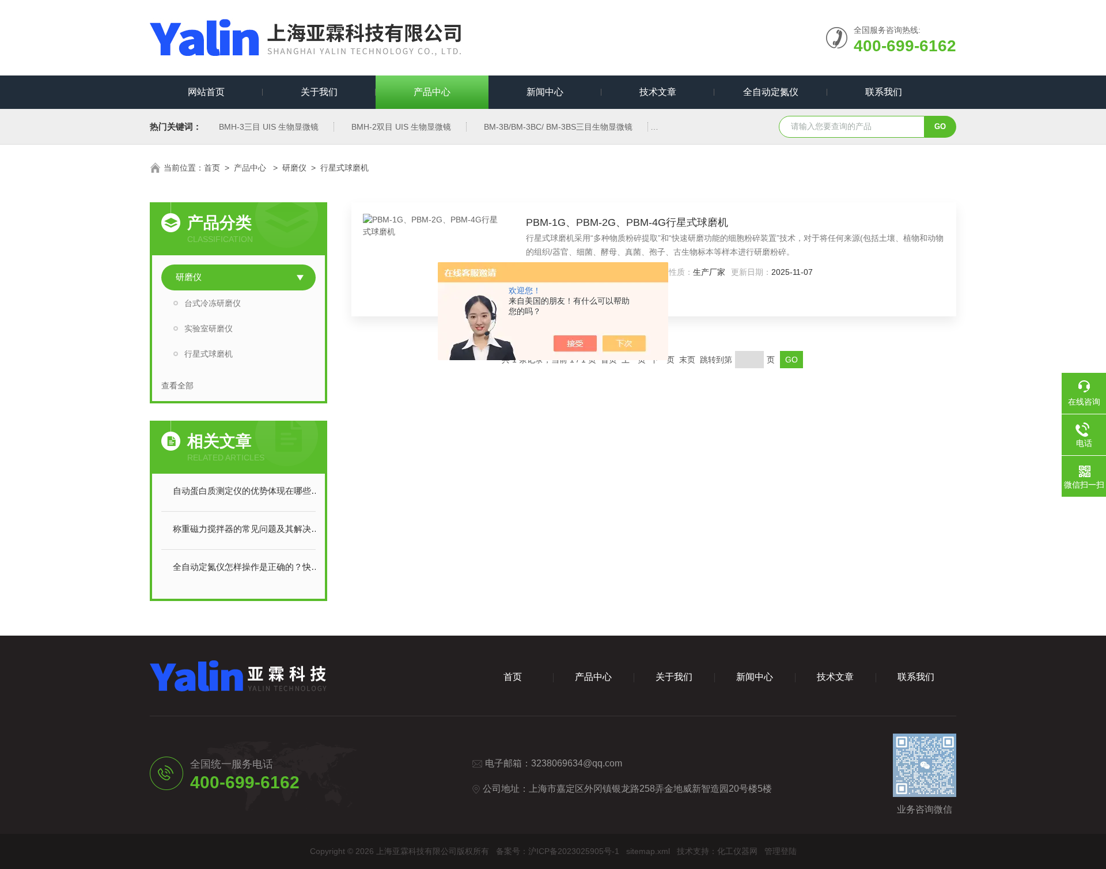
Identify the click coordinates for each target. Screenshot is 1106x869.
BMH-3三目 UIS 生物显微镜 (269, 126)
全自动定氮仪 (770, 92)
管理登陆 (780, 851)
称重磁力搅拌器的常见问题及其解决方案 (250, 529)
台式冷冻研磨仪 (212, 303)
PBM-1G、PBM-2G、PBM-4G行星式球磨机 (627, 222)
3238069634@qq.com (576, 763)
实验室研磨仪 (208, 328)
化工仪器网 (737, 851)
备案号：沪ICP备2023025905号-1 (557, 851)
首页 (212, 167)
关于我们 (319, 92)
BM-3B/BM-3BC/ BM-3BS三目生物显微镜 (558, 126)
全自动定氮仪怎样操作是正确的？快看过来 (250, 567)
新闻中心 (545, 92)
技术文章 (657, 92)
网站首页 (206, 92)
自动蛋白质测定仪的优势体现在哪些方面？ (250, 491)
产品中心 (432, 92)
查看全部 (177, 385)
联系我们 (883, 92)
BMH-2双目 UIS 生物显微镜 (401, 126)
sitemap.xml (648, 851)
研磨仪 (294, 167)
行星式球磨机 (344, 167)
